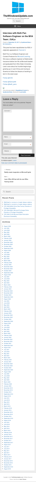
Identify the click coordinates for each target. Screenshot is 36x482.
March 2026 (7, 236)
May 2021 (6, 353)
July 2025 (6, 252)
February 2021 (8, 360)
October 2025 (7, 246)
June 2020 (7, 376)
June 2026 (7, 230)
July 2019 (6, 398)
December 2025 (8, 242)
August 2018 (7, 420)
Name (6, 137)
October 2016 (7, 465)
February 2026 (8, 238)
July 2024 (6, 277)
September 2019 (8, 394)
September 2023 (8, 297)
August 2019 (7, 396)
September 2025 (8, 248)
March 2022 (7, 333)
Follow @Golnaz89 (9, 82)
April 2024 (6, 283)
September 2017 (8, 442)
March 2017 (7, 455)
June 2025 (7, 254)
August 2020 (7, 372)
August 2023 (7, 299)
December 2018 (8, 412)
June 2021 (7, 351)
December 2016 (8, 461)
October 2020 (7, 368)
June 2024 (7, 279)
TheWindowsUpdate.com (18, 15)
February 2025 (8, 262)
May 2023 (6, 305)
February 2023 (8, 311)
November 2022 (8, 317)
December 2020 (8, 364)
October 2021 (7, 343)
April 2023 (6, 307)
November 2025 (8, 244)
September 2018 (8, 418)
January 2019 (7, 410)
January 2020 (7, 386)
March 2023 (7, 309)
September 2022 (8, 321)
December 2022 (8, 315)
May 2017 (6, 451)
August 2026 (7, 226)
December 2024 (8, 267)
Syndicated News (26, 42)
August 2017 (7, 444)
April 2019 (6, 404)
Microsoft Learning (23, 56)
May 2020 (6, 378)
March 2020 (7, 382)
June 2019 (7, 400)
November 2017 (8, 438)
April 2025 (6, 258)
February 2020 (8, 384)
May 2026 (6, 232)
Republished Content (21, 90)
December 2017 (8, 436)
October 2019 (7, 392)
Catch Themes (23, 479)
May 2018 (6, 426)
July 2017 (6, 447)
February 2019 (8, 408)
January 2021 (7, 362)
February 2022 (8, 335)
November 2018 (8, 414)
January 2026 (7, 240)
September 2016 (8, 467)
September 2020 (8, 370)
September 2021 (8, 345)
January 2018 (7, 434)
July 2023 (6, 301)
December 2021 (8, 339)
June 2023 (7, 303)
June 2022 (7, 327)
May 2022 (6, 329)
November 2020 (8, 366)
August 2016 (7, 469)
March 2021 (7, 358)
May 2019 (6, 402)
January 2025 (7, 264)
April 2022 (6, 331)
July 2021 (6, 349)
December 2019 (8, 388)
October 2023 (7, 295)
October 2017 (7, 440)
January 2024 (7, 289)
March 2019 (7, 406)
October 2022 (7, 319)
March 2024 (7, 285)
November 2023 (8, 293)
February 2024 (8, 287)
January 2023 (7, 313)
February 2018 (8, 432)
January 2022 (7, 337)
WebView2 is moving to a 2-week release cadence (18, 202)
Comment (7, 111)
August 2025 (7, 250)
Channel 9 (21, 50)
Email (5, 144)
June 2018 (7, 424)
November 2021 (8, 341)
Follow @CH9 (8, 78)
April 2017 (6, 453)
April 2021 (6, 356)
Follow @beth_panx (10, 84)
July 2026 (6, 228)
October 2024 (7, 271)
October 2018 (7, 416)
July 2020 (6, 374)
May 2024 (6, 281)
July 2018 (6, 422)
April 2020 (6, 380)
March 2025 (7, 260)
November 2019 (8, 390)
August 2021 (7, 347)
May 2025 (6, 256)
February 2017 (8, 457)
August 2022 (7, 323)
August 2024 (7, 275)
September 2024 (8, 273)
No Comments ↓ (7, 44)
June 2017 (7, 449)
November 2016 (8, 463)
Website (6, 151)
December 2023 (8, 291)
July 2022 (6, 325)
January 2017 (7, 459)
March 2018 (7, 430)
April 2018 (6, 428)
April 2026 (6, 234)
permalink (23, 92)
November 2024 (8, 269)
